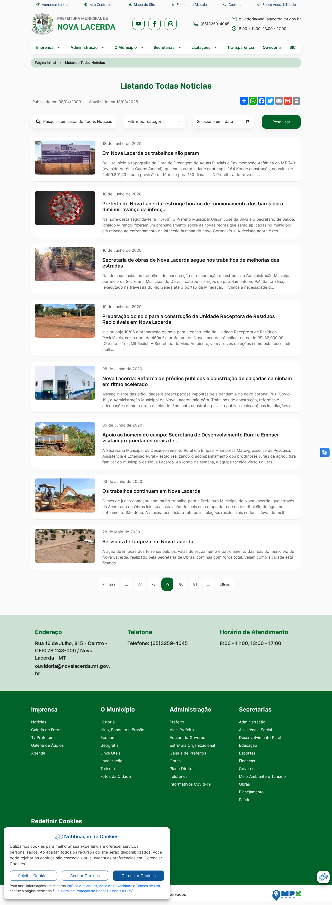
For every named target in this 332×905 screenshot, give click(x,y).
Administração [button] (84, 47)
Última (225, 584)
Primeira (108, 584)
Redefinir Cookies (56, 821)
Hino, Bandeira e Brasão (122, 729)
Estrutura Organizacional (192, 745)
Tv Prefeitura (43, 737)
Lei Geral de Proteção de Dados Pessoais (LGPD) (94, 891)
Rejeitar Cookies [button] (33, 875)
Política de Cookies (82, 886)
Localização (111, 760)
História (107, 722)
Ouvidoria (272, 47)
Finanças (247, 760)
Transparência (240, 47)
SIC (292, 47)
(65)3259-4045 (215, 23)
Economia (109, 737)
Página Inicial (45, 62)
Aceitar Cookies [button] (85, 875)
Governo (247, 768)
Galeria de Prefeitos (188, 753)
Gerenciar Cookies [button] (139, 875)
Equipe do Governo (187, 737)
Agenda (38, 753)
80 (181, 584)
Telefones (178, 776)
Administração (252, 722)
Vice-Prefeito (182, 729)
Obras (175, 760)
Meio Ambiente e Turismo (262, 776)
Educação (248, 745)
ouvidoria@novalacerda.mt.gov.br (270, 19)
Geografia (109, 745)
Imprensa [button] (44, 47)
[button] (232, 4)
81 (195, 584)
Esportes (247, 753)
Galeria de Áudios (47, 745)
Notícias (38, 722)
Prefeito (177, 722)
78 (153, 584)
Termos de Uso (148, 886)
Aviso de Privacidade (115, 886)
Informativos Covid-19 (190, 784)
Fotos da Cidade (115, 776)
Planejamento (251, 791)
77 (140, 584)
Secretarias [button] (164, 47)
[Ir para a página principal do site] (73, 24)
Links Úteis (110, 753)
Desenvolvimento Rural (260, 737)
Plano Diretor (182, 768)
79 (167, 584)
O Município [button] (125, 47)
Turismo (107, 768)
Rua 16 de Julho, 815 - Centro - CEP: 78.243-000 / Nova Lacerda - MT (71, 650)
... (126, 584)
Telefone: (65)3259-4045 (157, 643)
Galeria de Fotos (46, 729)
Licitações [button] (201, 47)
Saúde (244, 799)
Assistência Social (255, 729)
